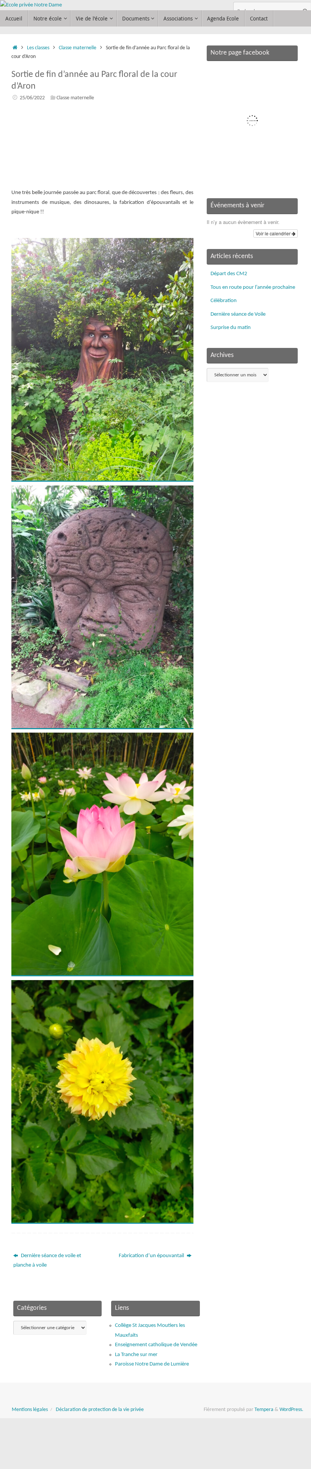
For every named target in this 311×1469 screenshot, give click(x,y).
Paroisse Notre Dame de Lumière (152, 1364)
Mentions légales (30, 1409)
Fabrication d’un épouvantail (152, 1256)
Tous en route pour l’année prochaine (252, 287)
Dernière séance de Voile (237, 314)
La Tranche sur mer (136, 1355)
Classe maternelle (77, 47)
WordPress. (291, 1409)
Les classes (38, 47)
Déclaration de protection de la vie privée (100, 1409)
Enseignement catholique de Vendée (156, 1345)
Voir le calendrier (274, 233)
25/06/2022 (32, 98)
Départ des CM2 (228, 274)
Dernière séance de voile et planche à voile (47, 1261)
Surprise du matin (230, 327)
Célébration (223, 301)
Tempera (263, 1409)
